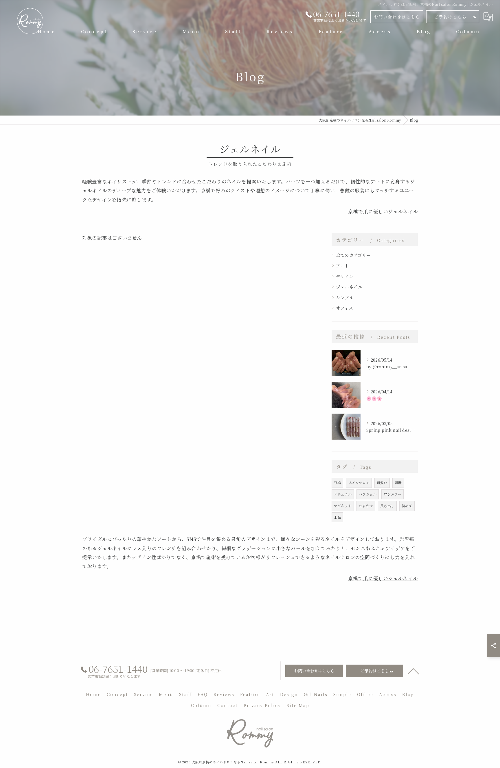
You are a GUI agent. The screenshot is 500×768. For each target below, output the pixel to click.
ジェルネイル (349, 287)
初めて (407, 505)
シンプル (344, 297)
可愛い (382, 482)
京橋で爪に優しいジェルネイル (383, 211)
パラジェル (367, 494)
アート (342, 266)
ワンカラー (392, 494)
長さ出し (387, 505)
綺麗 (398, 482)
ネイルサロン (359, 482)
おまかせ (366, 505)
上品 (337, 517)
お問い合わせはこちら (397, 17)
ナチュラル (343, 494)
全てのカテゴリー (353, 255)
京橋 (337, 482)
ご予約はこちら (450, 17)
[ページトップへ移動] (413, 671)
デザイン (344, 276)
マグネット (343, 505)
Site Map (298, 705)
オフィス (344, 308)
